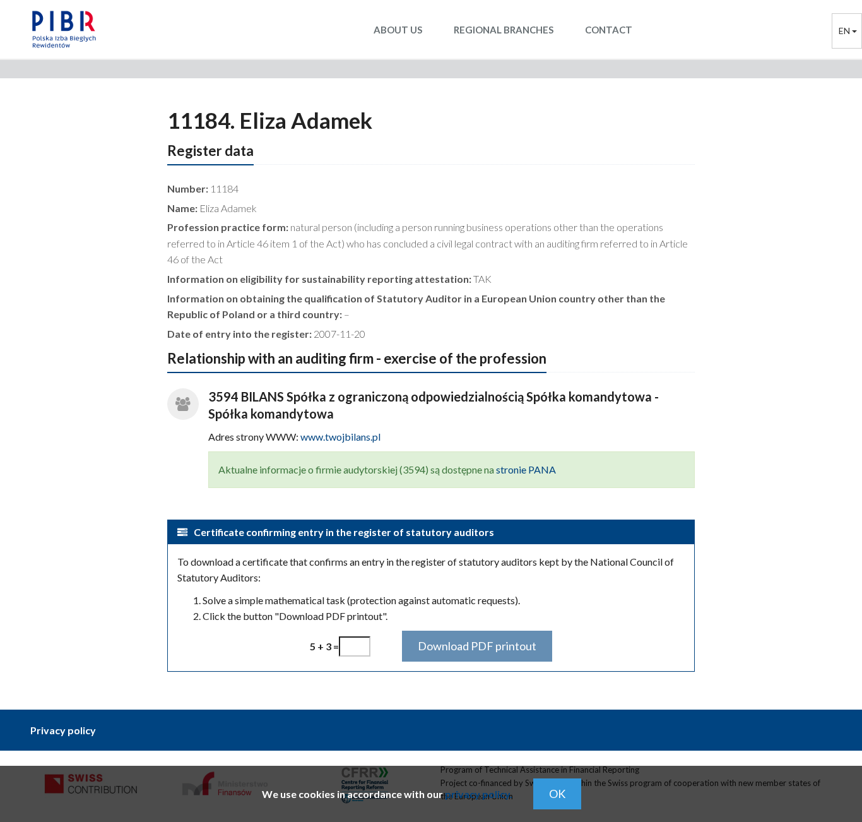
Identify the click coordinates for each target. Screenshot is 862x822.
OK (557, 794)
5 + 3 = (324, 646)
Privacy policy (63, 730)
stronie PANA (526, 469)
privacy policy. (478, 794)
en (845, 30)
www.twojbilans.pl (340, 437)
